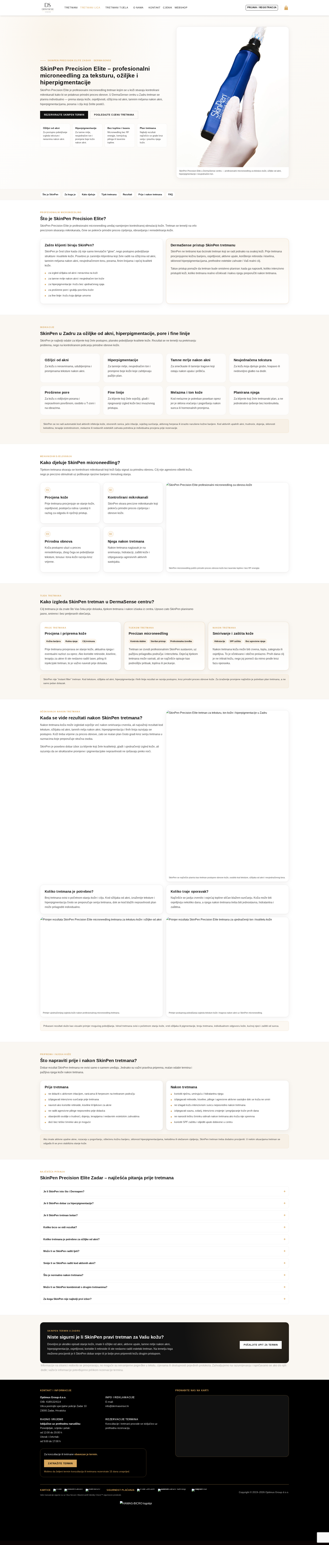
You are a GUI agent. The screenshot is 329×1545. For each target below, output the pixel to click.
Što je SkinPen (50, 194)
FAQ (170, 194)
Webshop (181, 7)
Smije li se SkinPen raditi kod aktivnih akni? (69, 1263)
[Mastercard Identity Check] (173, 1490)
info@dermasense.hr (117, 1406)
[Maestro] (93, 1490)
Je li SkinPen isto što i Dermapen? (63, 1191)
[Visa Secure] (146, 1490)
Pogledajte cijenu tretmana (114, 114)
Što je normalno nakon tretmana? (63, 1275)
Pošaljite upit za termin (261, 1345)
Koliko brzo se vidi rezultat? (60, 1227)
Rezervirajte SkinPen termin (64, 114)
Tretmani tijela (116, 7)
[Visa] (57, 1490)
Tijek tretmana (109, 194)
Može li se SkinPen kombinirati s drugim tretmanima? (75, 1287)
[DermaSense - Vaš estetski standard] (47, 7)
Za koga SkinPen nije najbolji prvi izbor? (67, 1298)
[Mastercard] (73, 1490)
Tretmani (71, 7)
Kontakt (155, 7)
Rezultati (127, 194)
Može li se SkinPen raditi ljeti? (61, 1251)
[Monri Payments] (202, 1490)
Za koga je (70, 194)
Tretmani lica (90, 7)
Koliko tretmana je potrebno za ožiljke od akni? (71, 1239)
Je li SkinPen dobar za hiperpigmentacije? (68, 1203)
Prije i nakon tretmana (150, 194)
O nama (138, 7)
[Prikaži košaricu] (286, 7)
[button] (262, 7)
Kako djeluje (88, 194)
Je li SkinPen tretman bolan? (60, 1215)
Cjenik (167, 7)
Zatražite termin (60, 1463)
